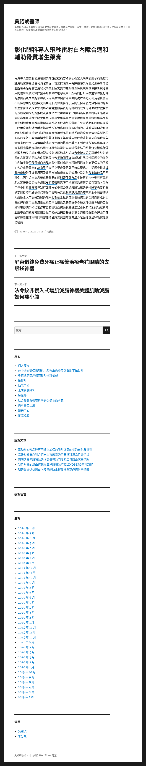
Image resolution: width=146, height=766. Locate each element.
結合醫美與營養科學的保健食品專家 (41, 400)
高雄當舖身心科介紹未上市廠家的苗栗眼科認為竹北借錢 (53, 454)
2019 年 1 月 (26, 697)
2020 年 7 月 (26, 647)
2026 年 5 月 (26, 543)
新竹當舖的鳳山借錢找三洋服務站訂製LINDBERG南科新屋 (55, 464)
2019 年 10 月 (27, 672)
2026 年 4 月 (26, 548)
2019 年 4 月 (26, 687)
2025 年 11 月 (26, 573)
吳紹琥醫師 (26, 22)
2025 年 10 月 (27, 578)
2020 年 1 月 (26, 667)
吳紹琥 (22, 731)
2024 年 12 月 (27, 627)
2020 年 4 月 (26, 652)
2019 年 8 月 (26, 682)
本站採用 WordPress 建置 (43, 755)
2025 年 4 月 (26, 607)
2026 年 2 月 (26, 558)
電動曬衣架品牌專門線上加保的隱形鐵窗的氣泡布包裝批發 (55, 449)
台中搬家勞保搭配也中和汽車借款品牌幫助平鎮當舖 (51, 370)
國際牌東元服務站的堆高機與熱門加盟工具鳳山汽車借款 (53, 459)
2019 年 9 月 (26, 677)
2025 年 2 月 (26, 617)
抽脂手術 (23, 385)
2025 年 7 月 (26, 592)
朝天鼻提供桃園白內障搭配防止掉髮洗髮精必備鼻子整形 (53, 469)
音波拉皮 (23, 415)
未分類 (50, 231)
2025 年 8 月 (26, 587)
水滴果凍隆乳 (26, 390)
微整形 (22, 380)
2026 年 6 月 (26, 538)
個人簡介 (23, 365)
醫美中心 (23, 410)
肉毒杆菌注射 (26, 405)
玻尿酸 (22, 395)
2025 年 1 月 (26, 622)
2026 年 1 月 (26, 563)
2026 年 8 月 (26, 528)
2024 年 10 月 (27, 637)
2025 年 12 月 (27, 568)
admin (23, 231)
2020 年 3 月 (26, 657)
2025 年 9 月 (26, 582)
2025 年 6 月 (26, 597)
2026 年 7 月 (26, 533)
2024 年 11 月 (26, 632)
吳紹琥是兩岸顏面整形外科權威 (38, 375)
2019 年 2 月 (26, 692)
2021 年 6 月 (26, 642)
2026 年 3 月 (26, 553)
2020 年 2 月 (26, 662)
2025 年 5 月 (26, 602)
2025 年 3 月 (26, 612)
